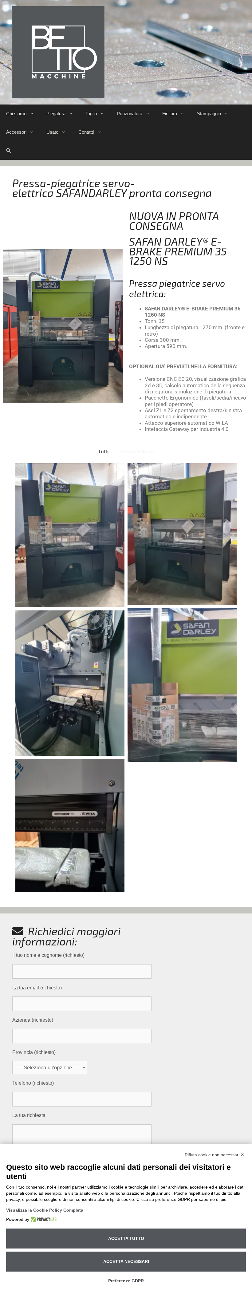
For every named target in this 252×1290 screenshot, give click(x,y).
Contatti (86, 132)
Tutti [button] (103, 451)
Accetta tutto (126, 1238)
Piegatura (55, 113)
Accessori (16, 132)
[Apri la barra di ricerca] (8, 150)
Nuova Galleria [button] (137, 451)
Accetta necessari (126, 1261)
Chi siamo (16, 113)
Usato (52, 132)
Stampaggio (209, 113)
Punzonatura (129, 113)
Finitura (169, 113)
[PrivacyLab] (43, 1219)
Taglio (91, 113)
